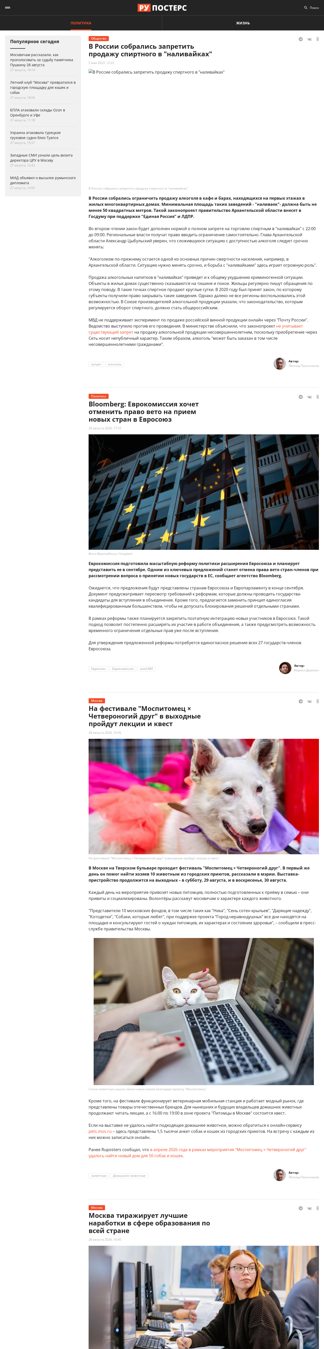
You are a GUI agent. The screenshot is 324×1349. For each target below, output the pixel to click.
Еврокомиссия (123, 669)
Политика (81, 23)
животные (99, 1175)
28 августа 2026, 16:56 (105, 732)
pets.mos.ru (100, 1131)
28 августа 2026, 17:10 (105, 428)
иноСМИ (146, 669)
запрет (96, 364)
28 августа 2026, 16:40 (105, 1239)
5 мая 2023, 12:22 (101, 63)
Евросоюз (98, 669)
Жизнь (243, 23)
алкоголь (115, 364)
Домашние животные (129, 1175)
